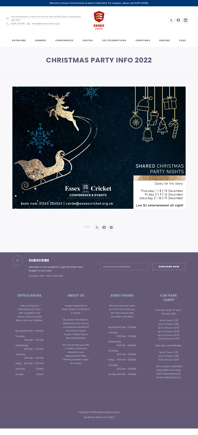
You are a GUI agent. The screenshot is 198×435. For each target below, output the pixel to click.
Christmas (143, 40)
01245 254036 (18, 23)
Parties (88, 40)
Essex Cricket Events (109, 412)
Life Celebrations (114, 40)
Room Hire (19, 40)
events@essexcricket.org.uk (46, 23)
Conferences (64, 40)
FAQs (182, 40)
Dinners (40, 40)
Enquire (164, 40)
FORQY (111, 417)
